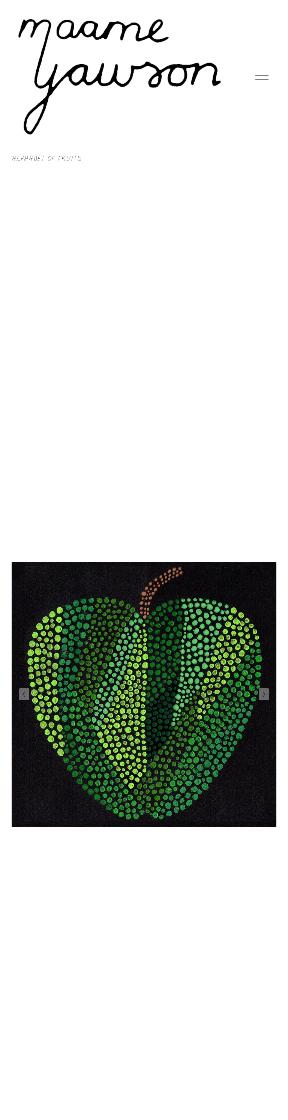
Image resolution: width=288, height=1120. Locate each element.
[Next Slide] (264, 694)
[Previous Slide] (24, 694)
